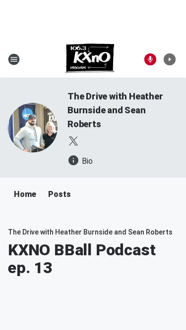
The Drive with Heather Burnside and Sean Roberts (115, 110)
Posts (59, 194)
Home (25, 194)
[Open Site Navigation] (14, 59)
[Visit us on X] (73, 141)
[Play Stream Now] (170, 59)
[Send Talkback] (150, 59)
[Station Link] (90, 59)
